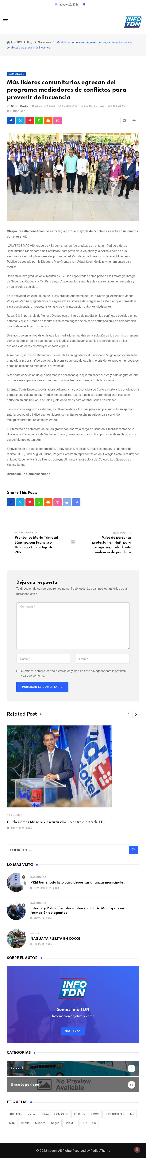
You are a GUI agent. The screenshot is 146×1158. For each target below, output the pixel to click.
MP (132, 1114)
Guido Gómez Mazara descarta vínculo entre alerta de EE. (55, 822)
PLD (84, 1123)
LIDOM (95, 1114)
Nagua (34, 933)
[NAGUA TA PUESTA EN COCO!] (16, 938)
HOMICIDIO (61, 1114)
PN (94, 1123)
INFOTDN (79, 1114)
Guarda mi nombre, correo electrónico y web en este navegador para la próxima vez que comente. (73, 673)
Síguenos (73, 1031)
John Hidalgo (19, 106)
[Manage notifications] (137, 1150)
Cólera (44, 1114)
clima (31, 1114)
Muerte (25, 1123)
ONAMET (70, 1123)
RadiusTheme (100, 1150)
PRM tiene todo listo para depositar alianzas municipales (77, 882)
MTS (12, 1123)
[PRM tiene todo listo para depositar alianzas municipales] (16, 882)
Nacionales (15, 815)
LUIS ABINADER (115, 1114)
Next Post (120, 532)
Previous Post (29, 532)
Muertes (40, 1123)
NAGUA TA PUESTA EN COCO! (55, 939)
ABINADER (15, 1114)
